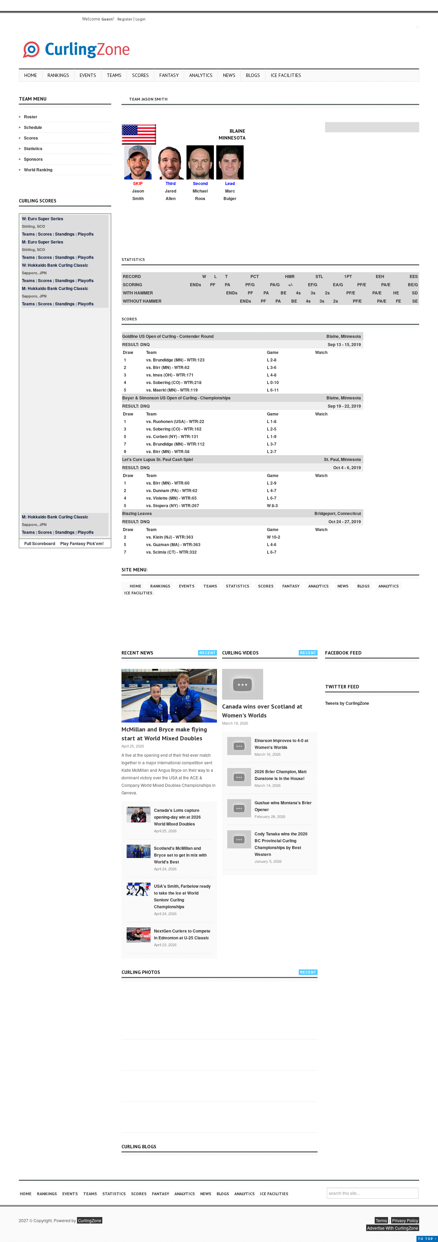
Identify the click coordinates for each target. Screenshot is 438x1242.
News (229, 75)
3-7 (273, 444)
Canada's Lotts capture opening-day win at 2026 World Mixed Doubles (177, 817)
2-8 (273, 360)
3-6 (273, 367)
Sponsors (33, 159)
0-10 (274, 382)
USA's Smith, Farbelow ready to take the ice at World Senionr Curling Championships (182, 896)
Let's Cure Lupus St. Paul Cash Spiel (157, 459)
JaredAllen (170, 194)
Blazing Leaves (137, 513)
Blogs (253, 75)
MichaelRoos (200, 194)
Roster (30, 117)
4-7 (273, 490)
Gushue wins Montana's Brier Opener (283, 806)
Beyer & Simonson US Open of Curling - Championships (176, 398)
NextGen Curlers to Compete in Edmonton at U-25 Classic (182, 934)
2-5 (273, 429)
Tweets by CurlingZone (347, 703)
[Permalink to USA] (139, 889)
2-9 (273, 483)
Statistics (33, 148)
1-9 (273, 436)
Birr (156, 367)
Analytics (200, 75)
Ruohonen (163, 421)
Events (88, 75)
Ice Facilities (286, 75)
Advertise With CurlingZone (392, 1228)
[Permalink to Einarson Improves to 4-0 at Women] (239, 745)
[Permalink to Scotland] (139, 851)
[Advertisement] (65, 410)
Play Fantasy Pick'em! (82, 543)
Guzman (161, 544)
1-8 (273, 421)
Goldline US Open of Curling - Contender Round (168, 336)
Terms (381, 1220)
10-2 (276, 537)
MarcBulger (229, 194)
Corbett (160, 436)
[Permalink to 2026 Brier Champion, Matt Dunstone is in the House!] (239, 776)
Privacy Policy (405, 1220)
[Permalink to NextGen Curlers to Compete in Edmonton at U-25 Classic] (139, 934)
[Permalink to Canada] (139, 814)
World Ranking (38, 170)
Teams (114, 75)
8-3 (275, 505)
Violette (160, 498)
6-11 (274, 390)
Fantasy (169, 75)
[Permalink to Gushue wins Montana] (239, 807)
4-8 (273, 375)
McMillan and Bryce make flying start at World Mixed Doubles (164, 733)
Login (140, 19)
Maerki (159, 390)
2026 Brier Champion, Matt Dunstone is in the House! (281, 774)
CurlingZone (89, 1220)
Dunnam (161, 490)
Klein (158, 537)
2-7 (273, 451)
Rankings (58, 75)
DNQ (145, 344)
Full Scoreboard (39, 543)
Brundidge (163, 360)
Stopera (160, 505)
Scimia (159, 552)
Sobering (161, 382)
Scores (140, 75)
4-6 (273, 544)
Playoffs (86, 234)
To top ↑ (427, 1239)
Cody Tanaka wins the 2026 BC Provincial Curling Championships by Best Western (281, 844)
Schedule (33, 127)
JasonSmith (138, 194)
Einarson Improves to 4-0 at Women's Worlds (281, 743)
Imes (158, 375)
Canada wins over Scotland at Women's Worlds (262, 710)
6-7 (273, 498)
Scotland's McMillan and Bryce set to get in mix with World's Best (180, 855)
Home (30, 75)
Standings (65, 234)
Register (124, 19)
